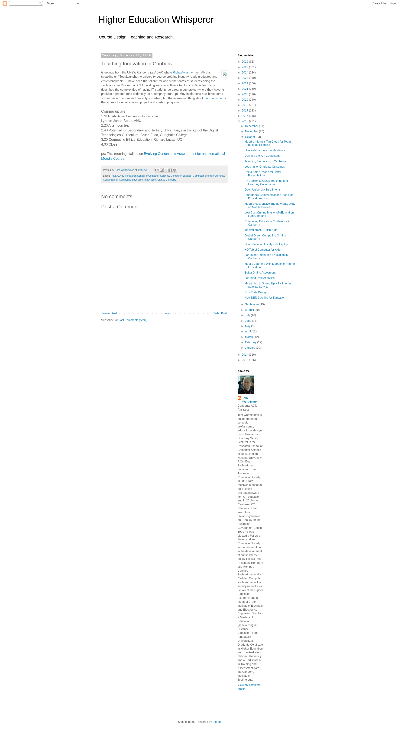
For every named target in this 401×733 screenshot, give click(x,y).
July (248, 315)
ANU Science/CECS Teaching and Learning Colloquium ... (266, 182)
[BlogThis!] (161, 170)
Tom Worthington (250, 400)
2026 (245, 61)
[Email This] (157, 170)
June (248, 320)
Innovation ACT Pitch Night (261, 230)
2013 (245, 360)
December (252, 126)
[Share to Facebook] (170, 170)
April (248, 331)
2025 (245, 67)
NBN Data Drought (256, 292)
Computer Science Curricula (209, 175)
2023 (245, 78)
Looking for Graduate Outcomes (265, 166)
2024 (245, 72)
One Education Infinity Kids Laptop (266, 244)
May (248, 326)
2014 (245, 354)
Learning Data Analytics (260, 278)
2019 (245, 99)
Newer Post (109, 313)
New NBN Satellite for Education (265, 297)
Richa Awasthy (183, 72)
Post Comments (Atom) (132, 320)
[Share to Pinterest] (174, 170)
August (250, 310)
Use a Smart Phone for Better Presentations (263, 173)
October (250, 137)
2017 (245, 110)
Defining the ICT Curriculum (262, 155)
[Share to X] (165, 170)
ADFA (115, 175)
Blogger (217, 721)
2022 (245, 83)
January (250, 347)
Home (165, 313)
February (251, 342)
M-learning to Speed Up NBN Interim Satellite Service (268, 285)
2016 (245, 116)
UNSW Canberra (166, 179)
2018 (245, 105)
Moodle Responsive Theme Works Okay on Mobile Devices (270, 205)
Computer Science (181, 175)
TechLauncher (213, 98)
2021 (245, 88)
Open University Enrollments (263, 189)
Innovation (150, 179)
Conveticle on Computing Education (123, 179)
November (252, 131)
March (249, 337)
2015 (245, 121)
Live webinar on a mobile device (265, 150)
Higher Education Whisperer (156, 19)
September (252, 304)
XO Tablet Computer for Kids (262, 249)
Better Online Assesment (260, 272)
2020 (245, 94)
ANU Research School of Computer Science (144, 175)
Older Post (220, 313)
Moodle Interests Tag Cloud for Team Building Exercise (268, 143)
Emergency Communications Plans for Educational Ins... (269, 196)
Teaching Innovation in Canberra (265, 161)
